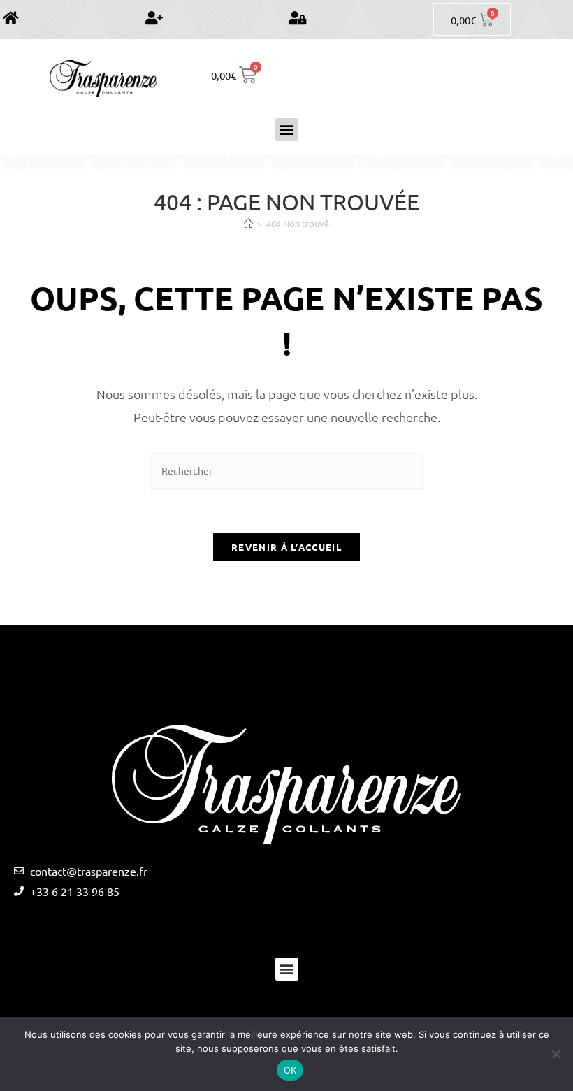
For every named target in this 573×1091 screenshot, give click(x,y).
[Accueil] (248, 223)
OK (290, 1070)
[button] (286, 129)
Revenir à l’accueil (286, 547)
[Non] (556, 1054)
